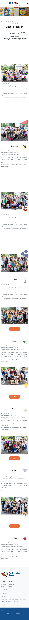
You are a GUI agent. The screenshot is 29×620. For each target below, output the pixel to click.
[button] (27, 3)
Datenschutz (19, 613)
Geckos (14, 329)
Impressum (9, 613)
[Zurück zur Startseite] (14, 3)
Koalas (14, 396)
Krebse (14, 526)
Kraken (14, 458)
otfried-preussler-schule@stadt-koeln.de (15, 599)
